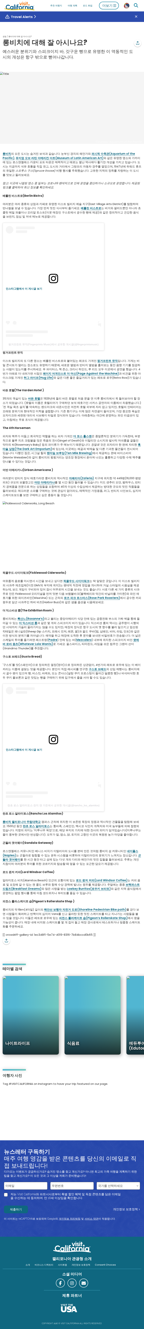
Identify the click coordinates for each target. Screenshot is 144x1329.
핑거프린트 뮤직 (107, 361)
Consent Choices (105, 1264)
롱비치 (7, 154)
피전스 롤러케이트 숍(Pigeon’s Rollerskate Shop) (93, 918)
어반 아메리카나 (44, 482)
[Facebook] (60, 1283)
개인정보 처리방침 (69, 1218)
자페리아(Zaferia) (81, 478)
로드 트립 (87, 5)
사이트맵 (62, 1264)
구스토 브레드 (97, 669)
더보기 (107, 5)
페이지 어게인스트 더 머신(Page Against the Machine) (81, 373)
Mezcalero (84, 640)
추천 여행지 (56, 5)
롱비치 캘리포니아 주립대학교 (22, 822)
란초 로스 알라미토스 (36, 826)
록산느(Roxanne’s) (30, 619)
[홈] (19, 5)
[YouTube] (18, 1096)
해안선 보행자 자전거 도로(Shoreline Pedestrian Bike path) (85, 910)
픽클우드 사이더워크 (76, 581)
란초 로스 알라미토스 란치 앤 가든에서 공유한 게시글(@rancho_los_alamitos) (54, 805)
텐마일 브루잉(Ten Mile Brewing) (69, 453)
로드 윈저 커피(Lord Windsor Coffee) (102, 880)
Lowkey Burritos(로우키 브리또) (89, 889)
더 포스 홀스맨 (82, 436)
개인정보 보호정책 (125, 1209)
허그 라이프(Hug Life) (38, 378)
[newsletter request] (83, 1283)
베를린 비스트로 (91, 208)
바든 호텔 (34, 398)
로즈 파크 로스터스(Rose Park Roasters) (92, 598)
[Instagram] (8, 1096)
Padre (52, 640)
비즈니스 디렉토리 (44, 1264)
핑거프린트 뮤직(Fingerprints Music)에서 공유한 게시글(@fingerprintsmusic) (53, 344)
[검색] (136, 5)
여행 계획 (72, 5)
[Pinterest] (13, 1096)
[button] (137, 43)
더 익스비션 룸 (28, 623)
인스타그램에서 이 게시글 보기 (24, 288)
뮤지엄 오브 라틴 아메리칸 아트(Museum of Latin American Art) (60, 158)
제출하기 (16, 1209)
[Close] (139, 17)
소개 (28, 1264)
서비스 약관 (91, 1218)
